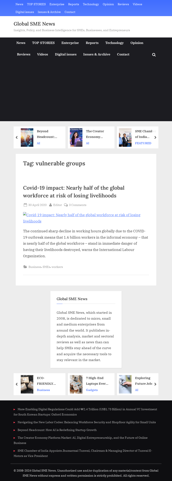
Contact (70, 12)
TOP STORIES (36, 4)
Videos (137, 4)
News (19, 4)
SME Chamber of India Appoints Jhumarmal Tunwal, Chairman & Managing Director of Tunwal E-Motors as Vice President (146, 134)
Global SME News (34, 24)
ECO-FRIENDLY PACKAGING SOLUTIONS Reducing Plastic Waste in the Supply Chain (47, 381)
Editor (57, 205)
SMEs (46, 267)
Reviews (123, 4)
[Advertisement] (86, 92)
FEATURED (143, 143)
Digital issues (25, 12)
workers (57, 267)
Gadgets (92, 390)
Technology (91, 4)
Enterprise (57, 4)
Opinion (108, 4)
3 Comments (77, 205)
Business (35, 267)
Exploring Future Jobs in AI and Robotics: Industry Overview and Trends (146, 381)
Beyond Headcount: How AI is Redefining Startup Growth (46, 134)
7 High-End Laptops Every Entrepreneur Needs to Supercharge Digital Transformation (97, 381)
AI (38, 143)
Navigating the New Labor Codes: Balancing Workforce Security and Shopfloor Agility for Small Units (87, 422)
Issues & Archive (49, 12)
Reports (73, 4)
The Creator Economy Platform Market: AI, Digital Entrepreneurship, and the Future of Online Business (97, 134)
